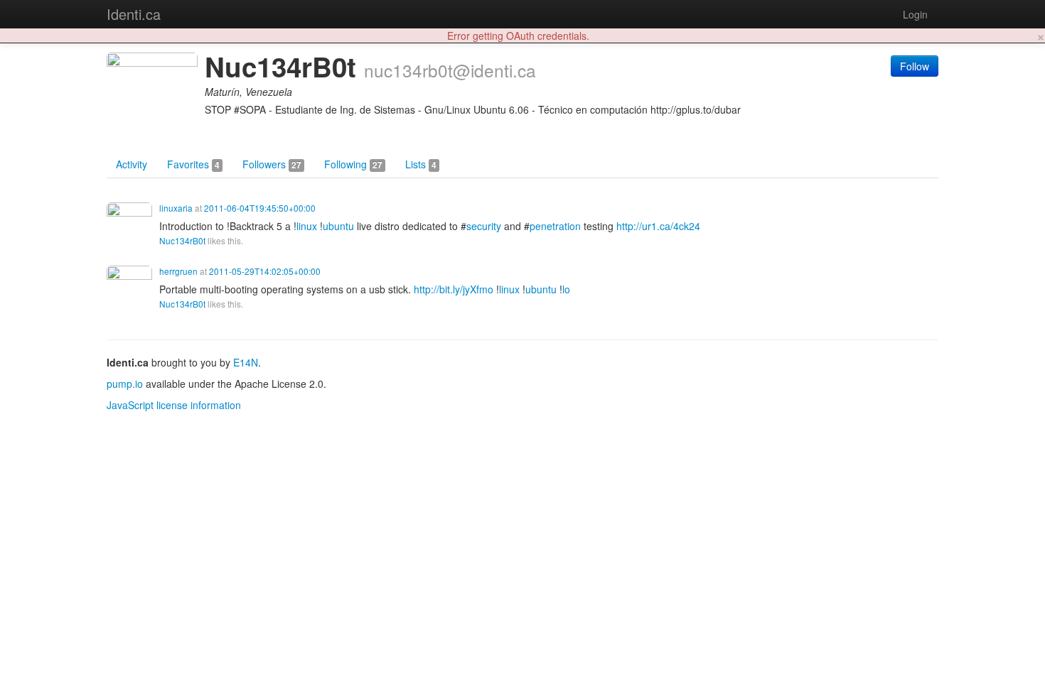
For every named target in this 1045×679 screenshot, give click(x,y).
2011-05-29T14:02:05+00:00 (265, 271)
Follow (914, 66)
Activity (131, 164)
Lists (420, 164)
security (483, 226)
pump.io (125, 383)
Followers (271, 164)
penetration (555, 226)
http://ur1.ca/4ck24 (658, 226)
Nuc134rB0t (182, 240)
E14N (245, 362)
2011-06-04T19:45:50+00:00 (260, 208)
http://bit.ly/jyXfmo (453, 289)
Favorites (193, 164)
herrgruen (178, 271)
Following (353, 164)
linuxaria (176, 208)
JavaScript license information (174, 405)
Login (915, 14)
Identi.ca (134, 14)
